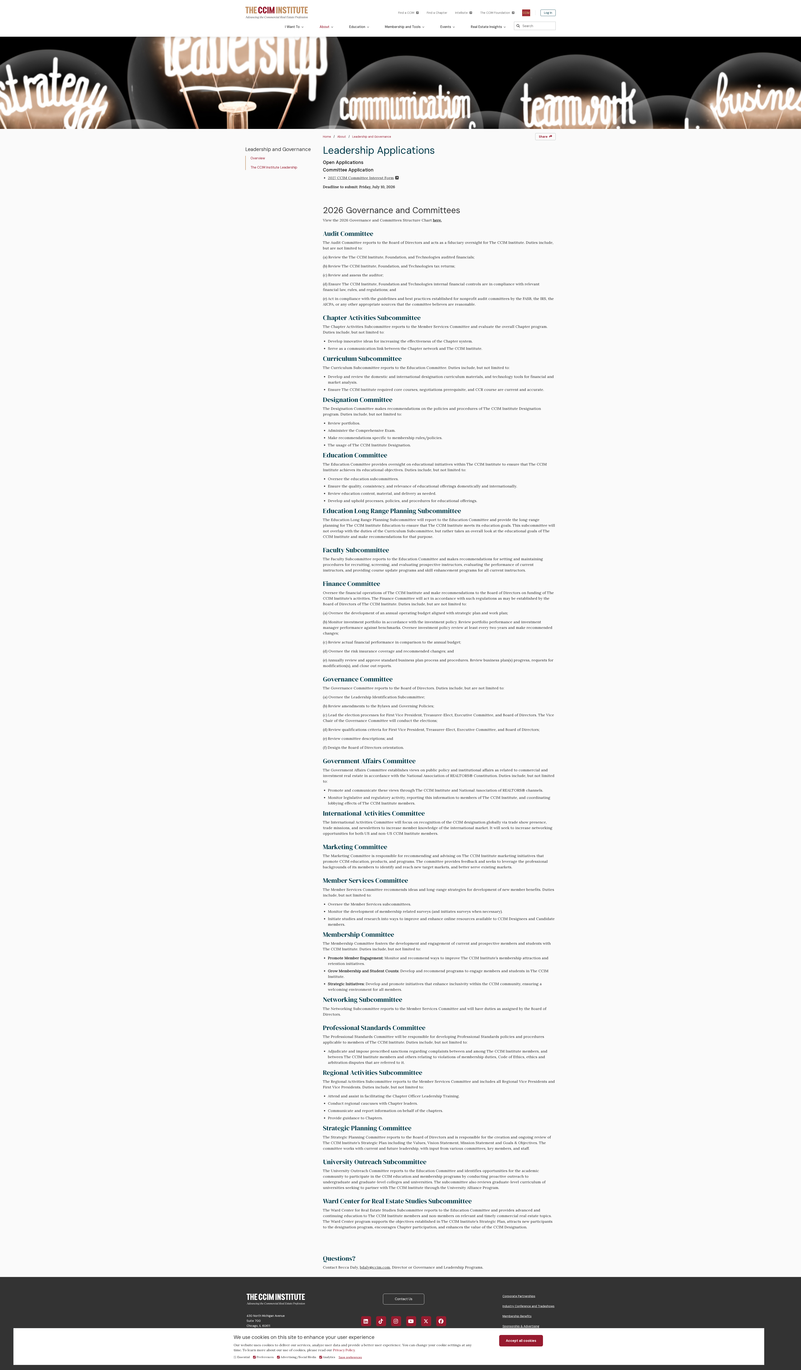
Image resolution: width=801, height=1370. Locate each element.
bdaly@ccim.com (375, 1267)
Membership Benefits (517, 1316)
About (341, 137)
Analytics (329, 1357)
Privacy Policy (344, 1350)
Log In (548, 13)
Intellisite (461, 13)
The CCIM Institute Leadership (274, 167)
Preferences (265, 1357)
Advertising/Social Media (298, 1357)
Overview (258, 158)
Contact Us (403, 1299)
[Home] (276, 12)
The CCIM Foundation (495, 13)
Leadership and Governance (371, 137)
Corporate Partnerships (519, 1296)
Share (543, 137)
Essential (243, 1357)
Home (327, 137)
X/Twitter (426, 1321)
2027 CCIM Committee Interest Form (361, 177)
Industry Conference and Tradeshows (528, 1306)
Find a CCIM (406, 13)
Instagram (396, 1321)
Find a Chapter (437, 13)
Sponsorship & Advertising (521, 1326)
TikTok (381, 1321)
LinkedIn (366, 1321)
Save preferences (350, 1357)
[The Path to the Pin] (526, 12)
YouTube (411, 1321)
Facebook (441, 1321)
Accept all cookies (521, 1341)
